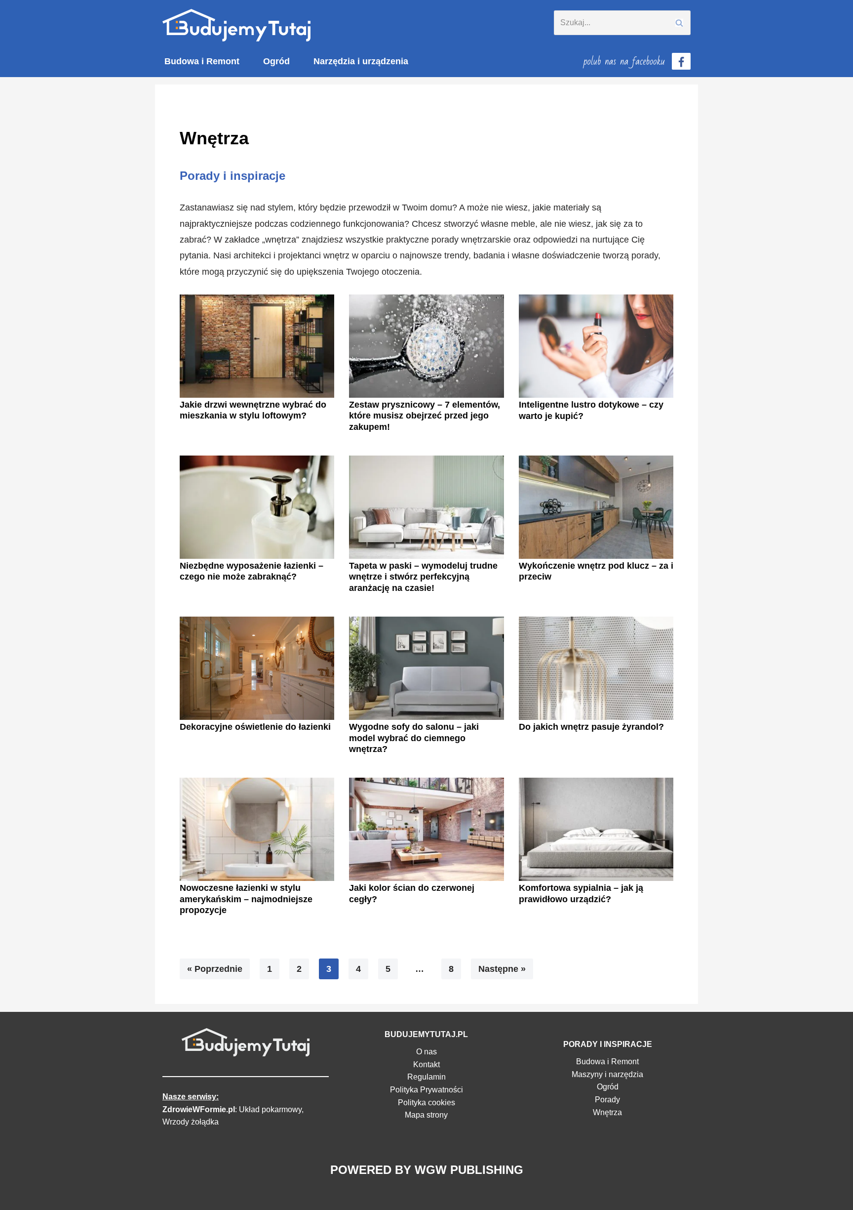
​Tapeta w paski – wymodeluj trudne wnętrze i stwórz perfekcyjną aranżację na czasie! (423, 577)
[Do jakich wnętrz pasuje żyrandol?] (596, 668)
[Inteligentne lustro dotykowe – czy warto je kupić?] (596, 346)
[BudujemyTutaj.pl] (236, 25)
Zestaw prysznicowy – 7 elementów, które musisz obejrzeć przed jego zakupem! (424, 416)
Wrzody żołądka (190, 1122)
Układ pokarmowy (270, 1109)
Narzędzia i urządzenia (360, 61)
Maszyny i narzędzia (607, 1074)
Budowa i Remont (201, 61)
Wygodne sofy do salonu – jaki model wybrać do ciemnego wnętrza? (414, 738)
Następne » (502, 969)
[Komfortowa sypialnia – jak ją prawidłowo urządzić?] (596, 829)
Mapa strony (426, 1115)
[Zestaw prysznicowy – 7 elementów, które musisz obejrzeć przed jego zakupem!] (426, 346)
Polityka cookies (426, 1102)
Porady (607, 1099)
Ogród (276, 61)
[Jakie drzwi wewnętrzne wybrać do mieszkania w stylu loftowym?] (257, 346)
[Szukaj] (679, 22)
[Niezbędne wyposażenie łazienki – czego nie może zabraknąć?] (257, 507)
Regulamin (426, 1077)
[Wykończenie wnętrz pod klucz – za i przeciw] (596, 507)
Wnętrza (607, 1112)
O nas (426, 1051)
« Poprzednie (214, 969)
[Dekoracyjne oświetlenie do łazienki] (257, 668)
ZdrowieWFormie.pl (198, 1109)
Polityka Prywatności (426, 1089)
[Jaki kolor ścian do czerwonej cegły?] (426, 829)
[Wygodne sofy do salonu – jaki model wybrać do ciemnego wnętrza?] (426, 668)
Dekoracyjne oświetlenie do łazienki (255, 727)
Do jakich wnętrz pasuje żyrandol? (591, 727)
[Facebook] (681, 61)
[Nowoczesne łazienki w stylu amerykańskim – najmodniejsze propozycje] (257, 829)
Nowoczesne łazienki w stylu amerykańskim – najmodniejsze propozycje (246, 899)
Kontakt (426, 1064)
